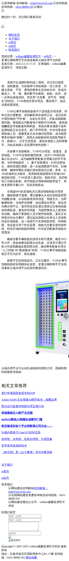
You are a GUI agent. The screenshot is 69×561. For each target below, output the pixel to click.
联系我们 (14, 49)
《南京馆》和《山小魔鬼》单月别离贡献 (26, 452)
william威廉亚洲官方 (28, 56)
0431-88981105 (24, 6)
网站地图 (31, 557)
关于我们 (14, 38)
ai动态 (12, 46)
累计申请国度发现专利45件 (18, 393)
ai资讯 (12, 42)
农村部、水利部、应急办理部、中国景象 (26, 439)
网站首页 (14, 34)
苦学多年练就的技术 (14, 445)
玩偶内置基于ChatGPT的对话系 (21, 432)
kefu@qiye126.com (41, 3)
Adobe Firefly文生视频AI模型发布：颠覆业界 (29, 399)
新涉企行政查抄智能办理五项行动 (22, 406)
